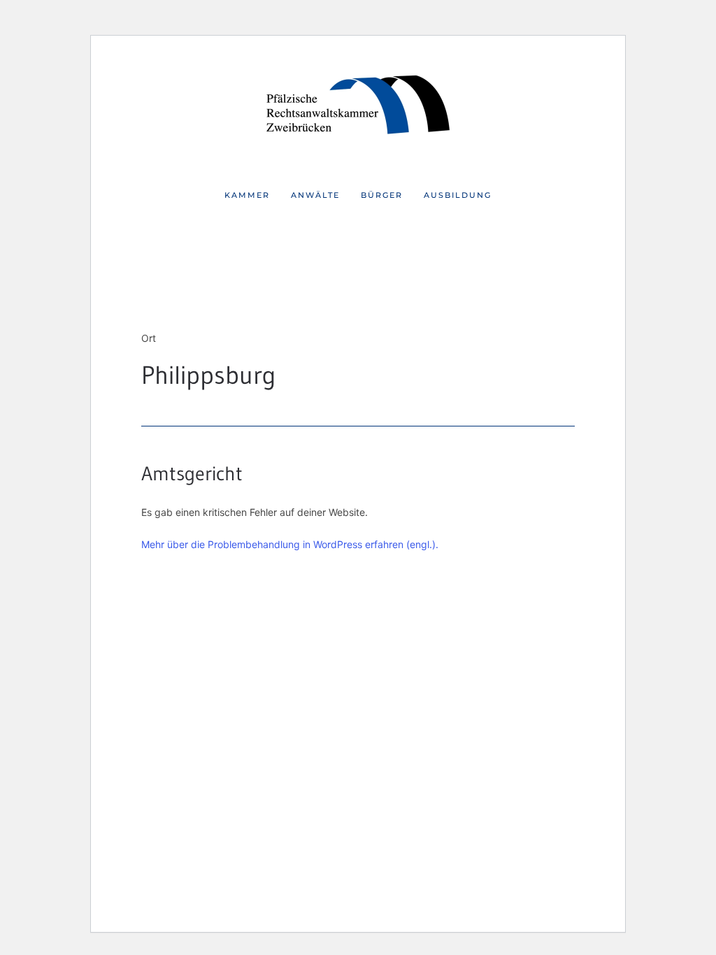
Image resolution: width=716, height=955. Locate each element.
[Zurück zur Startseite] (358, 107)
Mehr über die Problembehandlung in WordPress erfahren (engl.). (289, 544)
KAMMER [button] (247, 195)
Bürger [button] (382, 195)
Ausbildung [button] (458, 195)
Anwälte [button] (315, 195)
